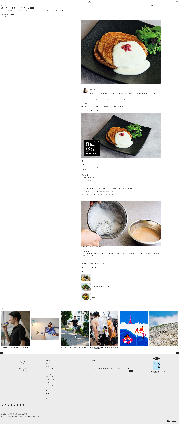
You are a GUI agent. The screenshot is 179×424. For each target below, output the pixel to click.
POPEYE (33, 409)
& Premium (22, 409)
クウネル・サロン (29, 409)
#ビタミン (86, 263)
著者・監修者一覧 (29, 405)
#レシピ (93, 263)
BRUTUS (5, 409)
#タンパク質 (83, 263)
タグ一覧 (33, 405)
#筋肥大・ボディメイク (98, 263)
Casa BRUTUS (8, 409)
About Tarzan (40, 405)
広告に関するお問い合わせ (46, 405)
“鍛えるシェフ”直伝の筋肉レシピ (6, 16)
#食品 (104, 263)
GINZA (16, 409)
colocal (25, 409)
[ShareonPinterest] (95, 267)
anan (2, 409)
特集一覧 (36, 405)
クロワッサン (12, 409)
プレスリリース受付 (52, 405)
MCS (35, 409)
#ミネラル (90, 263)
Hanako (19, 409)
